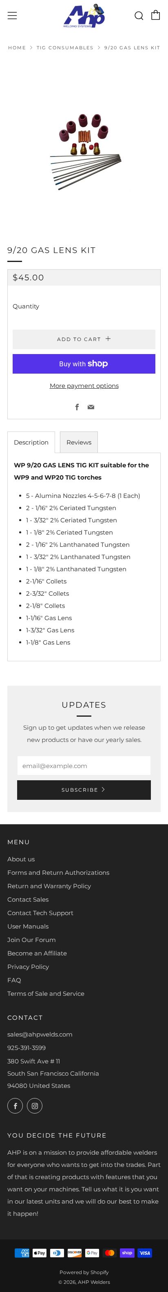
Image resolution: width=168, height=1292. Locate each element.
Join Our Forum (31, 940)
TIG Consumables (65, 48)
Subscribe (80, 790)
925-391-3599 (26, 1048)
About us (21, 859)
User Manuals (28, 926)
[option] (84, 142)
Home (17, 48)
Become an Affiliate (37, 953)
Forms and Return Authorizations (58, 872)
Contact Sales (28, 899)
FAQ (14, 980)
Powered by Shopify (84, 1272)
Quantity (26, 306)
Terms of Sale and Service (45, 993)
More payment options (84, 386)
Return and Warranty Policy (49, 886)
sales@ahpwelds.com (40, 1034)
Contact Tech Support (40, 913)
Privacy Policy (28, 967)
